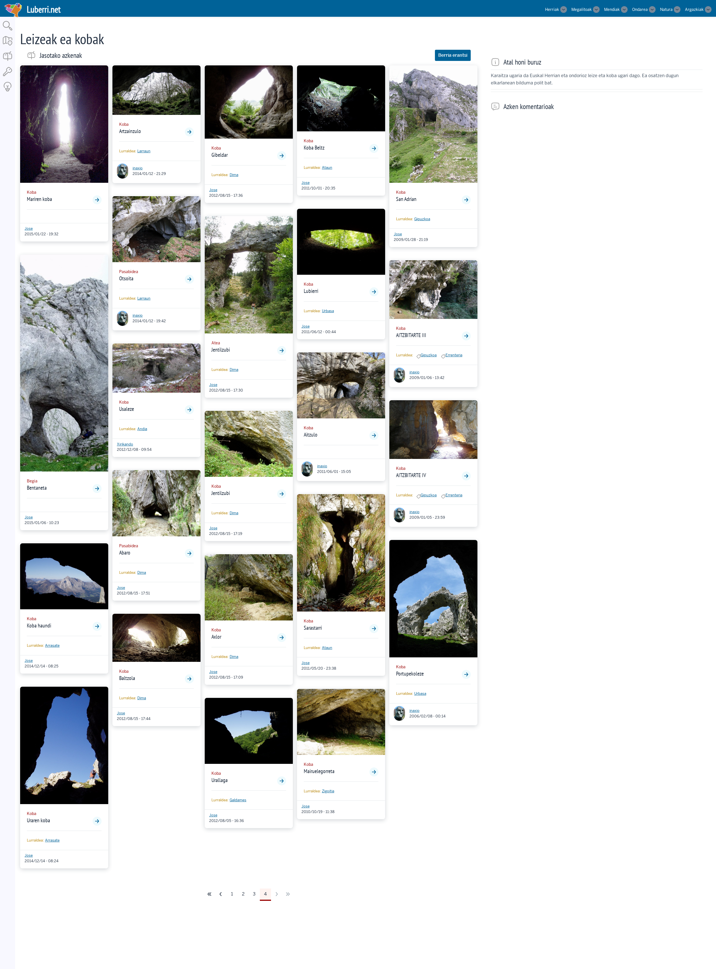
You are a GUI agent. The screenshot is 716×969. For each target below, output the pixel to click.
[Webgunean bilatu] (7, 31)
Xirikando (125, 444)
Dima (141, 572)
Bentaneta (37, 487)
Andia (142, 429)
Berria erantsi (452, 55)
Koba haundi (39, 625)
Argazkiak (694, 9)
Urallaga (219, 780)
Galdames (238, 800)
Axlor (216, 636)
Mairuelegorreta (319, 771)
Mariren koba (39, 199)
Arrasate (52, 645)
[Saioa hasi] (7, 76)
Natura (666, 9)
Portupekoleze (410, 673)
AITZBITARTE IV (411, 475)
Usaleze (126, 409)
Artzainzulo (130, 131)
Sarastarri (313, 627)
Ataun (327, 167)
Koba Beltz (314, 147)
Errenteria (454, 355)
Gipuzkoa (422, 219)
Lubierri (311, 291)
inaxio (138, 168)
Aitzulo (310, 434)
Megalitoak (581, 9)
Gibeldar (219, 154)
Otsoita (126, 278)
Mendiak (612, 9)
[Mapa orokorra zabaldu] (7, 46)
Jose (29, 228)
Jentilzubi (220, 349)
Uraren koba (38, 820)
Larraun (143, 151)
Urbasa (328, 311)
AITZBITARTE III (411, 335)
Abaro (124, 552)
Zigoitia (328, 791)
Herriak (552, 9)
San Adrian (406, 199)
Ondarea (640, 9)
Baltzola (127, 678)
